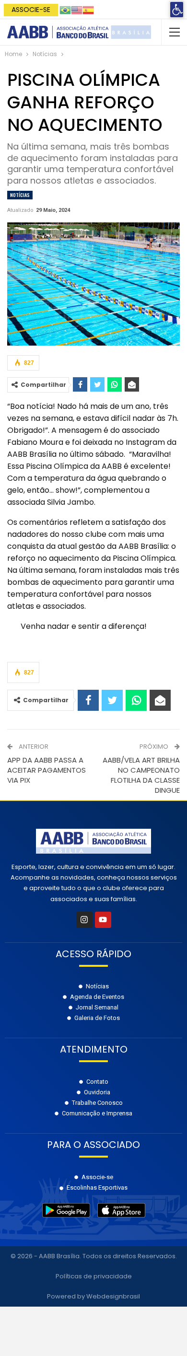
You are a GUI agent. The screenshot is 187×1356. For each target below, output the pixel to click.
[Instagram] (84, 920)
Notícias (20, 194)
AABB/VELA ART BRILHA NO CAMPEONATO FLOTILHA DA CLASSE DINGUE (141, 775)
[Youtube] (103, 920)
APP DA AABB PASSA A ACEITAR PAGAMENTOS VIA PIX (46, 770)
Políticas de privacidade (94, 1276)
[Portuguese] (65, 9)
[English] (76, 9)
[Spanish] (88, 9)
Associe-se (31, 9)
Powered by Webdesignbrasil (93, 1296)
